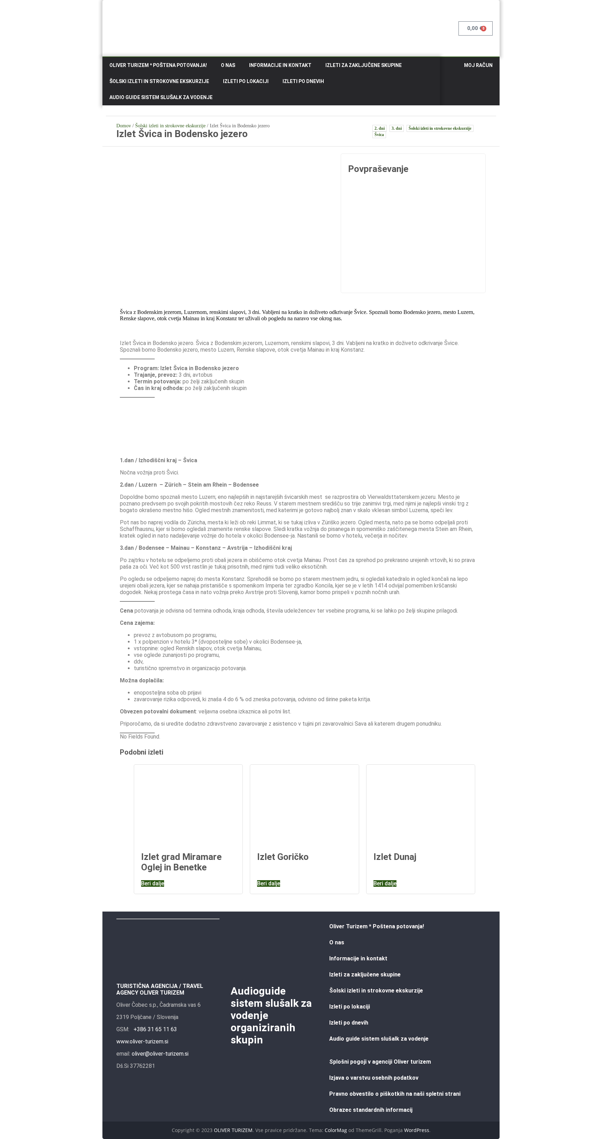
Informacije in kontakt (280, 65)
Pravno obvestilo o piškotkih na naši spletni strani (395, 1094)
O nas (228, 65)
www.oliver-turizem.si (142, 1041)
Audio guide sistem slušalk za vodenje (161, 97)
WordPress (416, 1130)
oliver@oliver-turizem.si (160, 1053)
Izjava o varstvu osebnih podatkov (373, 1077)
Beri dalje (152, 883)
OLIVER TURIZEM (233, 1130)
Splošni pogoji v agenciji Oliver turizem (380, 1061)
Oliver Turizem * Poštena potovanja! (158, 65)
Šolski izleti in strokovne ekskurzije (159, 81)
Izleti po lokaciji (246, 81)
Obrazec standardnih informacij (370, 1110)
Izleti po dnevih (303, 81)
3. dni (397, 128)
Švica (379, 134)
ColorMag (336, 1130)
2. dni (380, 128)
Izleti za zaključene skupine (363, 65)
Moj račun (478, 65)
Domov (123, 125)
